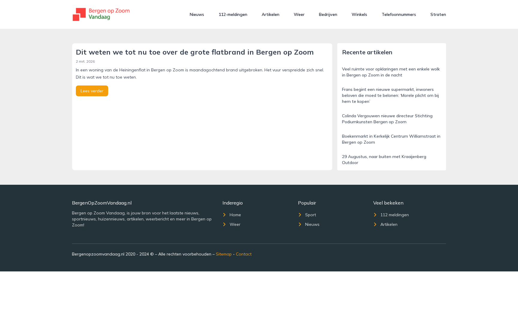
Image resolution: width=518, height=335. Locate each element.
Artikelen (270, 14)
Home (235, 214)
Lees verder (92, 91)
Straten (438, 14)
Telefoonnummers (399, 14)
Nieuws (197, 14)
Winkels (359, 14)
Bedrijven (328, 14)
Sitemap (224, 254)
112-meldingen (233, 14)
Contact (244, 254)
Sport (310, 214)
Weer (299, 14)
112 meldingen (394, 214)
